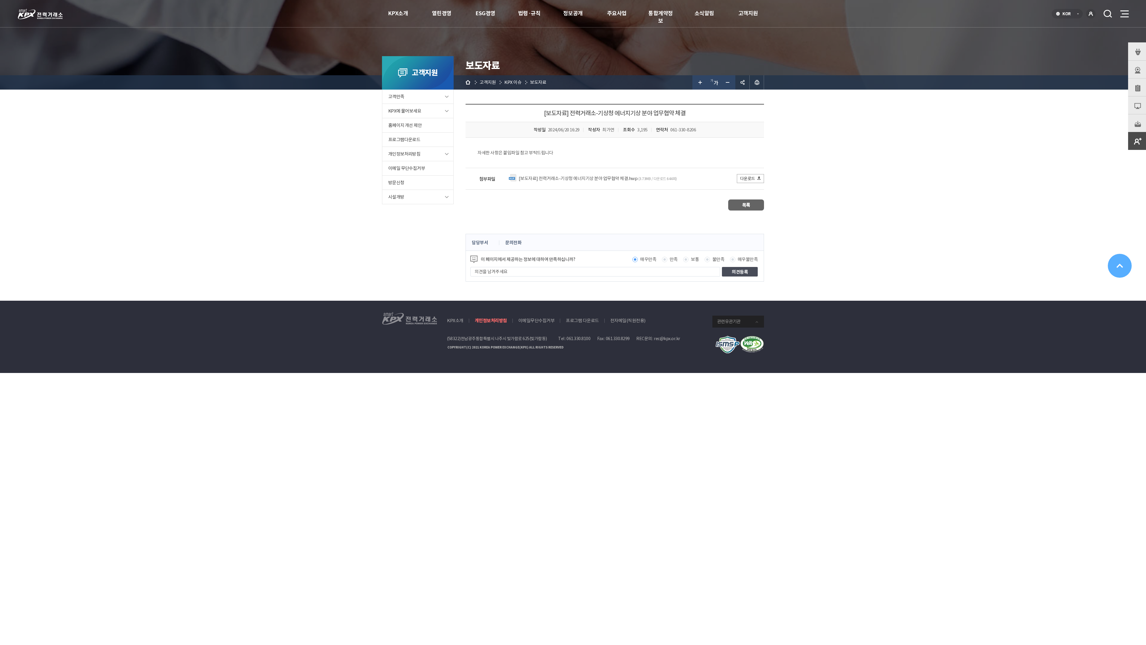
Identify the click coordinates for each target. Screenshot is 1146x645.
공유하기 (742, 82)
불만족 (718, 259)
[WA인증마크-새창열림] (752, 339)
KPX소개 (398, 13)
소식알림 (704, 13)
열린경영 (442, 13)
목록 (746, 205)
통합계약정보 (660, 17)
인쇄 (757, 82)
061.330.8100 (578, 338)
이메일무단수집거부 (536, 320)
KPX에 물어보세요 (404, 111)
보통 (695, 259)
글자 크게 (699, 82)
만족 (674, 259)
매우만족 (648, 259)
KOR (1068, 14)
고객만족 (396, 96)
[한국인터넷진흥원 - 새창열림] (728, 339)
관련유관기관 (728, 321)
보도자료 (538, 82)
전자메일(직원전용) (628, 320)
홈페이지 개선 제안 (405, 125)
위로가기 (1120, 266)
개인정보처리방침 (404, 154)
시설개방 (396, 197)
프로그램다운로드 (404, 139)
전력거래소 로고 (40, 14)
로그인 (1091, 14)
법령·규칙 (529, 13)
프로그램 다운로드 (582, 320)
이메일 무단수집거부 (406, 168)
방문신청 (396, 182)
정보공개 (573, 13)
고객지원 (748, 13)
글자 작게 (728, 82)
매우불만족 (748, 259)
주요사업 (617, 13)
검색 (1108, 14)
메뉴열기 (1124, 14)
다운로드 (747, 178)
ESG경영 (485, 13)
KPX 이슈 (512, 82)
